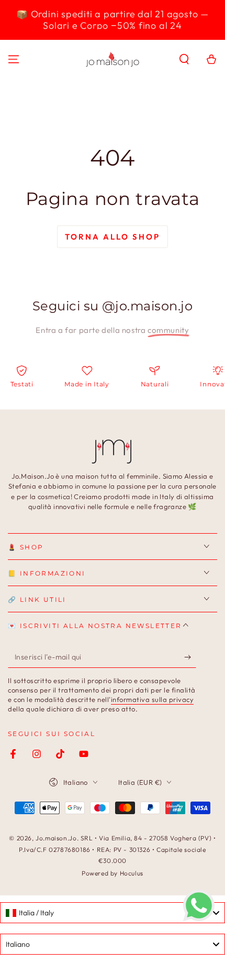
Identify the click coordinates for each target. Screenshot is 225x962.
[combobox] (112, 912)
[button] (184, 59)
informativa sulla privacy (152, 699)
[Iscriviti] (190, 657)
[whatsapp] (199, 918)
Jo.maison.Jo (56, 838)
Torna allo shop (112, 237)
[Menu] (13, 59)
